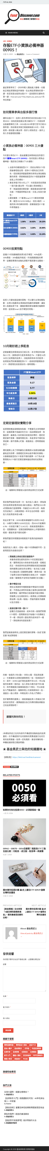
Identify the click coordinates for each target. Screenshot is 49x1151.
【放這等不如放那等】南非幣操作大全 (20, 1120)
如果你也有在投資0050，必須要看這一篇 (21, 810)
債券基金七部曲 (21, 1045)
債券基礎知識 (8, 1045)
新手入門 (7, 1055)
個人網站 (6, 1018)
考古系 (25, 1059)
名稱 (5, 996)
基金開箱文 (14, 767)
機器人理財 (17, 1055)
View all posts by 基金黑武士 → (31, 934)
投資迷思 (25, 1052)
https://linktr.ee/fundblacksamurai (26, 757)
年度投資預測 (36, 1048)
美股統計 (17, 1059)
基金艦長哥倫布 (11, 1123)
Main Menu (13, 33)
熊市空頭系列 (38, 1055)
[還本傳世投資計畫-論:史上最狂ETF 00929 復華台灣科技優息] (24, 887)
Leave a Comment (32, 54)
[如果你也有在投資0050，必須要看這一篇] (24, 807)
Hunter (8, 1104)
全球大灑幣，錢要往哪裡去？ (16, 1092)
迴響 (4, 964)
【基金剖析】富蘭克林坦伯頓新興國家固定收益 (24, 1107)
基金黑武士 (20, 54)
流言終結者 (27, 1055)
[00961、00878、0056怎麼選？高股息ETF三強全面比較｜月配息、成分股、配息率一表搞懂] (24, 846)
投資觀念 (9, 41)
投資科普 (7, 1052)
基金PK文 (32, 1045)
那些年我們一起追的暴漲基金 (16, 1114)
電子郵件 (7, 1007)
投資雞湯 (33, 1052)
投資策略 (16, 1052)
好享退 (27, 1048)
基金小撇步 (8, 1048)
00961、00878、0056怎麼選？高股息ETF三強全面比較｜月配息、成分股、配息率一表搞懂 (24, 849)
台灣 (4, 41)
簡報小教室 (8, 1059)
